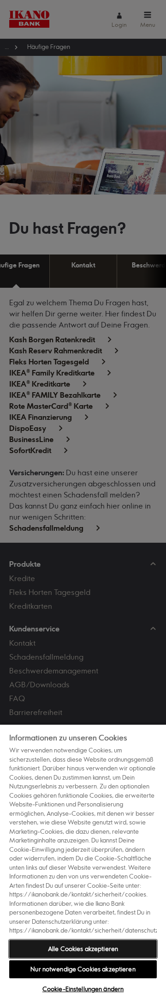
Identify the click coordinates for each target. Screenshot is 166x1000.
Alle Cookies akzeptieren (83, 948)
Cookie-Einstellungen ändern (83, 989)
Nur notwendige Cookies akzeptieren (82, 969)
